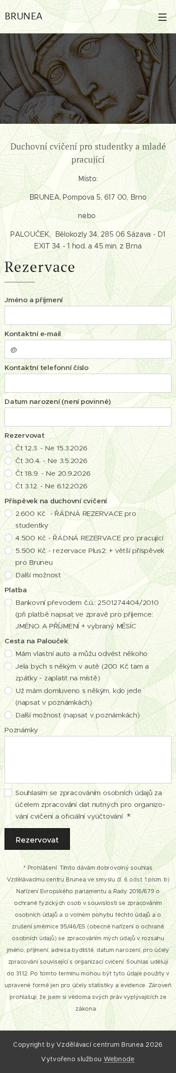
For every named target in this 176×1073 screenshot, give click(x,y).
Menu (162, 17)
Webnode (119, 1059)
